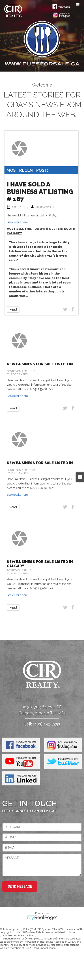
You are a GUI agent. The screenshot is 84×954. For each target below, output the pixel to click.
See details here (17, 222)
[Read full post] (19, 148)
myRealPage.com (42, 918)
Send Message (20, 886)
